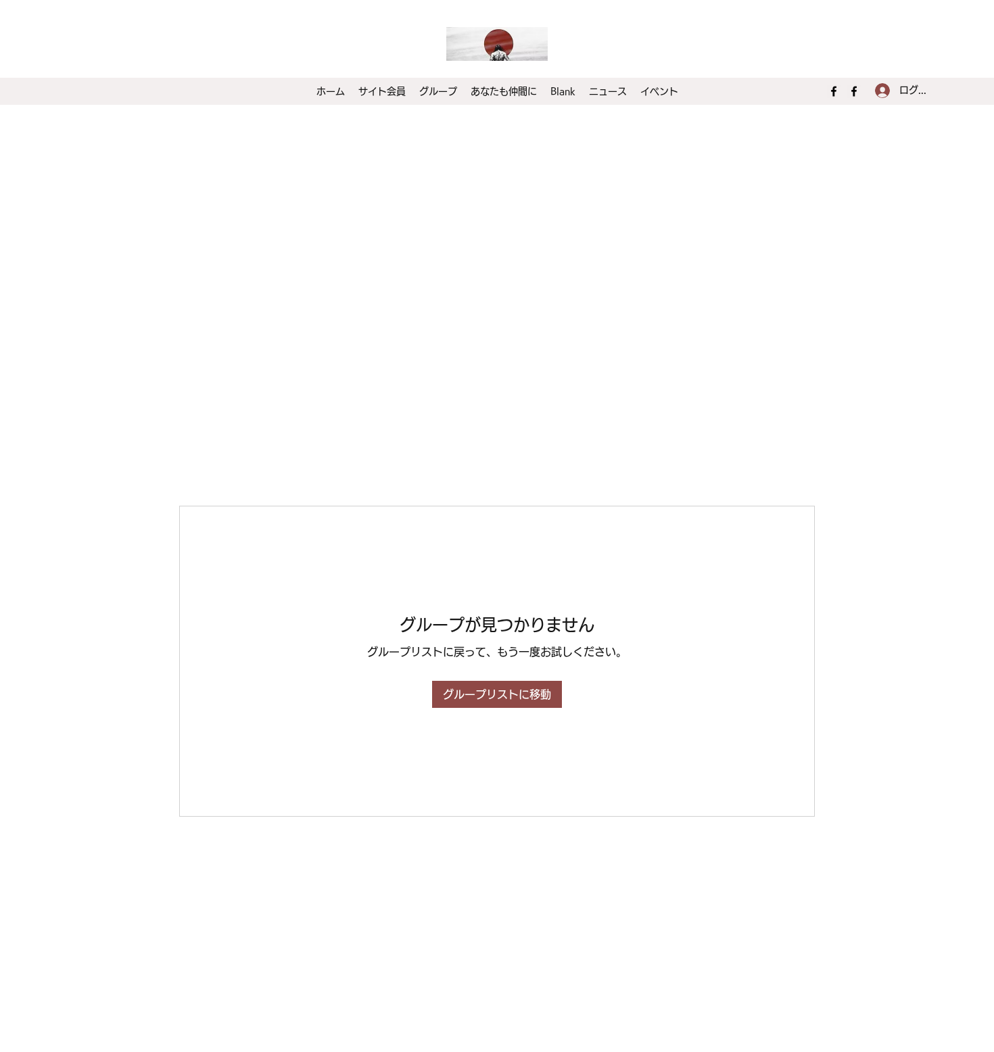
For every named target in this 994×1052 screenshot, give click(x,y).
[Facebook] (834, 91)
